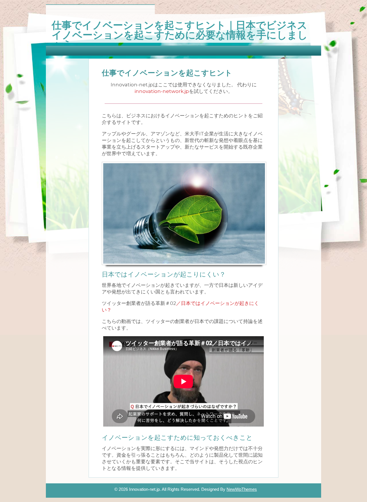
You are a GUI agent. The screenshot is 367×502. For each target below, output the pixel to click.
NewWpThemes (242, 489)
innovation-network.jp (161, 91)
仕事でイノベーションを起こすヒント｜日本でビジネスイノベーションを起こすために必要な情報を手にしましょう (180, 34)
